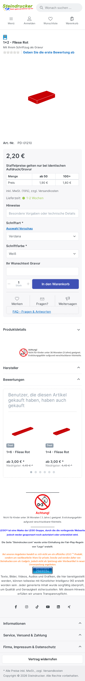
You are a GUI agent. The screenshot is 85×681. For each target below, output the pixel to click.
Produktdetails (14, 329)
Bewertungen (13, 379)
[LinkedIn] (58, 606)
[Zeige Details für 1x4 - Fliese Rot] (62, 431)
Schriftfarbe (15, 246)
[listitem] (42, 97)
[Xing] (69, 606)
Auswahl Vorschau (19, 228)
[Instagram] (26, 606)
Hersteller (10, 368)
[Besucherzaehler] (42, 570)
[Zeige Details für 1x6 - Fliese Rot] (22, 431)
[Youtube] (47, 606)
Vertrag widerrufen (42, 659)
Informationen (14, 623)
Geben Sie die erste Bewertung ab (48, 52)
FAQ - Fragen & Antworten (32, 312)
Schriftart (13, 223)
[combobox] (59, 7)
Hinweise (13, 205)
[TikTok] (37, 606)
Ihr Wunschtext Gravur (23, 263)
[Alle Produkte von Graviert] (5, 37)
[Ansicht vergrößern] (42, 97)
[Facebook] (15, 606)
